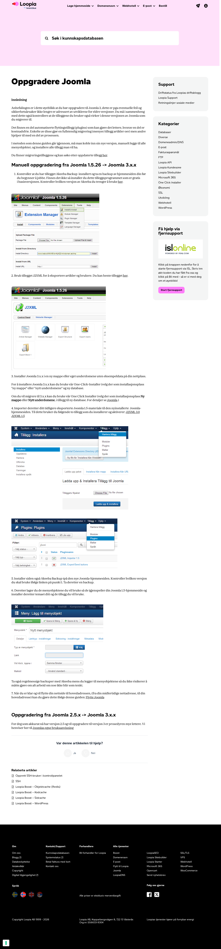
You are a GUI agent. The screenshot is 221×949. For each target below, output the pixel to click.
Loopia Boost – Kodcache (31, 792)
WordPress (165, 207)
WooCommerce (189, 870)
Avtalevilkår (18, 866)
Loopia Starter (154, 861)
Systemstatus (53, 857)
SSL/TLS (184, 852)
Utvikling (164, 197)
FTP (160, 157)
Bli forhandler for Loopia (92, 852)
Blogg (15, 857)
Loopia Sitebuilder (169, 172)
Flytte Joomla (95, 697)
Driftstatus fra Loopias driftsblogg (179, 92)
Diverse (163, 137)
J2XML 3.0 (133, 412)
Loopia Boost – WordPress (32, 803)
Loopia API (165, 162)
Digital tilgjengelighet (24, 875)
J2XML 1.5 (18, 416)
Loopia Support (167, 97)
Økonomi (164, 187)
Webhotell (129, 5)
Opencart (152, 870)
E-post (147, 5)
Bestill (163, 5)
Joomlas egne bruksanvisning (53, 728)
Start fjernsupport (171, 290)
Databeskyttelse (21, 861)
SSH (18, 781)
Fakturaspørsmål (168, 152)
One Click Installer (169, 182)
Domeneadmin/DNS (171, 142)
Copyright (17, 870)
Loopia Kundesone (169, 167)
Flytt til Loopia (120, 866)
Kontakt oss (52, 866)
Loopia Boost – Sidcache (31, 797)
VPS (182, 857)
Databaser (164, 132)
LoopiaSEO (153, 852)
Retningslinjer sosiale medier (176, 102)
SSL (160, 192)
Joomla (112, 400)
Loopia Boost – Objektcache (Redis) (38, 786)
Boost (116, 852)
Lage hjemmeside (78, 5)
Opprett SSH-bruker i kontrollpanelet (39, 775)
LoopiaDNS (119, 875)
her (105, 155)
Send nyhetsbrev (156, 875)
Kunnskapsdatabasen (57, 852)
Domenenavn (106, 5)
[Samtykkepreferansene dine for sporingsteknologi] (6, 943)
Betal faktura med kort (58, 861)
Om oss (16, 852)
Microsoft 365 (167, 177)
